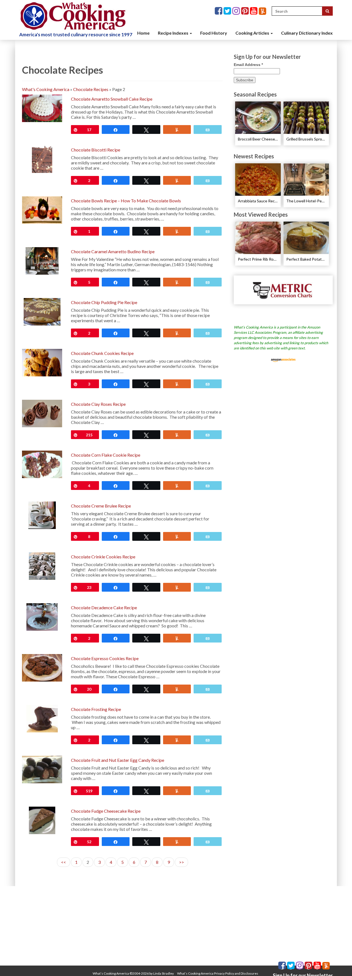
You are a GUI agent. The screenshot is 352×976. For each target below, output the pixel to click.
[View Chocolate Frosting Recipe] (42, 718)
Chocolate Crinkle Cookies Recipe (103, 556)
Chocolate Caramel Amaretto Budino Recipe (113, 251)
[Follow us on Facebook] (219, 11)
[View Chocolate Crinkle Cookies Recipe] (42, 565)
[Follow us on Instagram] (236, 11)
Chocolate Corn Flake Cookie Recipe (105, 454)
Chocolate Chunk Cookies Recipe (102, 353)
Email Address (248, 64)
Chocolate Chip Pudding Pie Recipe (104, 302)
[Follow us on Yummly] (262, 11)
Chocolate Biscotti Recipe (95, 149)
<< (63, 862)
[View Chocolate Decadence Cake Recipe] (42, 616)
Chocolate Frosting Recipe (96, 709)
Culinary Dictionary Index (307, 32)
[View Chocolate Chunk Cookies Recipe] (42, 362)
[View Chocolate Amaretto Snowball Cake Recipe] (42, 107)
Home (143, 32)
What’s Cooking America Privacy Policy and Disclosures (217, 973)
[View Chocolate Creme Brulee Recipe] (42, 514)
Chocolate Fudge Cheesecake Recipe (106, 811)
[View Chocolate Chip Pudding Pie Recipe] (42, 311)
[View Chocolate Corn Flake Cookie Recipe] (42, 463)
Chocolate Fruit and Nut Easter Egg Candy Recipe (117, 760)
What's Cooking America (45, 89)
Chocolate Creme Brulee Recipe (101, 505)
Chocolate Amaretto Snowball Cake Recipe (111, 98)
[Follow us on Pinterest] (245, 11)
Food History (213, 32)
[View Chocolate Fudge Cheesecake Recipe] (42, 819)
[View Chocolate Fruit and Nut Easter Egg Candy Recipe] (42, 768)
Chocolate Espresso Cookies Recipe (105, 658)
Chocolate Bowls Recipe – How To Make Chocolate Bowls (126, 200)
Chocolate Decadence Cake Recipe (104, 607)
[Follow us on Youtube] (254, 11)
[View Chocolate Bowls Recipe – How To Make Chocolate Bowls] (42, 209)
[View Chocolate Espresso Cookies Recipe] (42, 667)
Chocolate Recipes (90, 89)
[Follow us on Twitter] (228, 11)
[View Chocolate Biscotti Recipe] (42, 158)
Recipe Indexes (173, 32)
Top (339, 963)
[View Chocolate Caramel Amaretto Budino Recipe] (42, 260)
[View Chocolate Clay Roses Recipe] (42, 412)
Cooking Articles (252, 32)
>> (181, 862)
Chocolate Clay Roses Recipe (98, 404)
